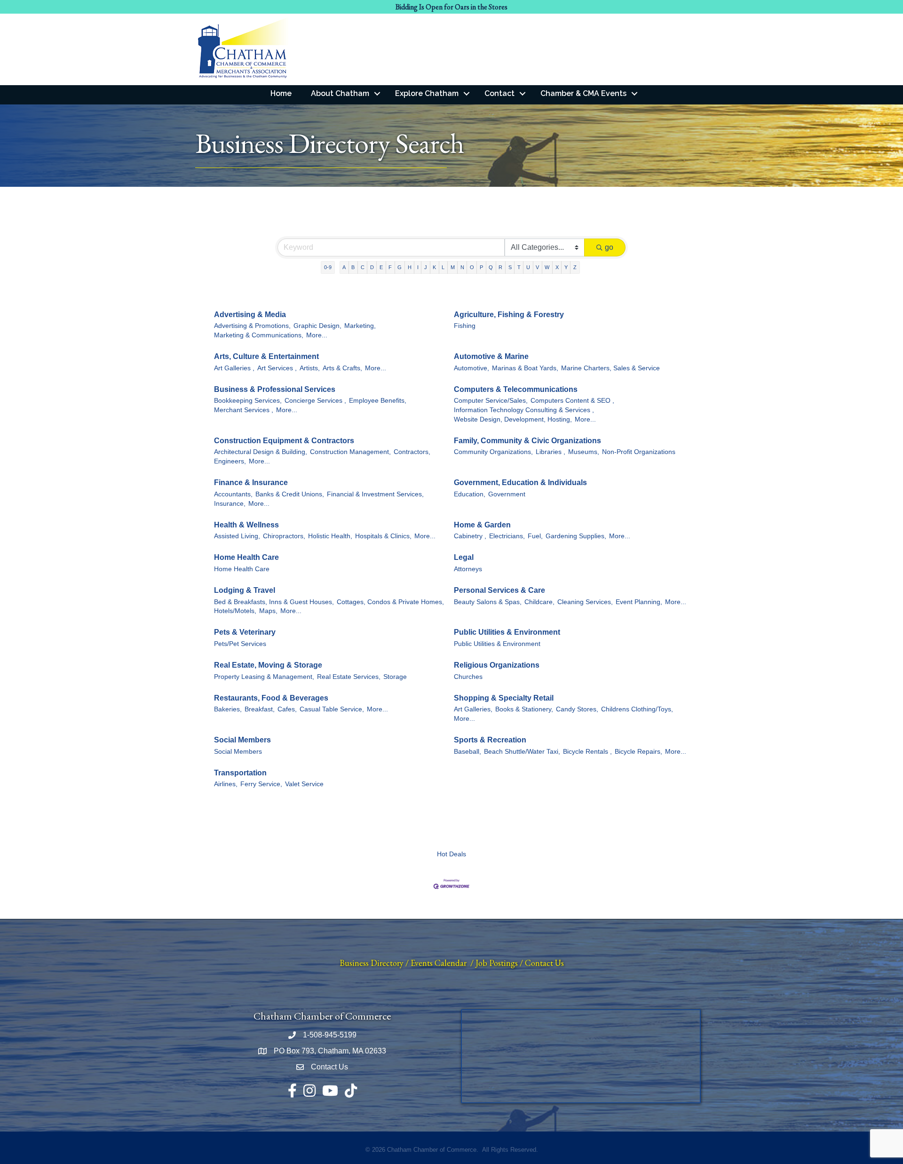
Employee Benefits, (377, 400)
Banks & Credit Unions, (289, 494)
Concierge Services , (315, 400)
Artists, (310, 368)
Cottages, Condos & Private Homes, (390, 602)
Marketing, (360, 325)
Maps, (268, 610)
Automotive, (471, 368)
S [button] (510, 267)
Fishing (464, 325)
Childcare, (539, 602)
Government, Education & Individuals (520, 482)
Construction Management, (350, 451)
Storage (395, 676)
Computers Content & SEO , (572, 400)
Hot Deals (451, 854)
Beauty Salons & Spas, (488, 602)
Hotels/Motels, (235, 610)
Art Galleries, (473, 709)
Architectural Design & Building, (260, 451)
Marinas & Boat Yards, (525, 368)
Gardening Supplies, (576, 536)
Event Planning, (639, 602)
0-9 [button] (328, 267)
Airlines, (226, 784)
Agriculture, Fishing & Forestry (509, 315)
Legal (464, 557)
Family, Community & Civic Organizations (527, 441)
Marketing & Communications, (258, 335)
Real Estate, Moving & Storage (268, 665)
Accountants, (233, 494)
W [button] (547, 267)
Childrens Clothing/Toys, (637, 709)
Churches (468, 676)
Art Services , (277, 368)
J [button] (425, 267)
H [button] (410, 267)
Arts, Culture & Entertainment (266, 356)
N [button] (462, 267)
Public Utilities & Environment (507, 632)
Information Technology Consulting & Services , (524, 410)
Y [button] (566, 267)
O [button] (472, 267)
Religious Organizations (496, 665)
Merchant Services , (243, 410)
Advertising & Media (250, 315)
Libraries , (550, 451)
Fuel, (535, 536)
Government (506, 494)
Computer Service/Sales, (491, 400)
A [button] (344, 267)
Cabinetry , (470, 536)
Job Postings (496, 962)
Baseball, (467, 751)
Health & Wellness (246, 525)
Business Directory (372, 962)
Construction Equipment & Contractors (284, 441)
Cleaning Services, (585, 602)
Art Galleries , (234, 368)
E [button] (381, 267)
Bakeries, (228, 709)
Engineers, (230, 461)
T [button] (519, 267)
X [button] (557, 267)
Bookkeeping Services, (248, 400)
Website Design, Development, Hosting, (513, 419)
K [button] (434, 267)
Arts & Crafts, (342, 368)
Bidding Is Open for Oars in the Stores (451, 7)
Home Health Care (246, 557)
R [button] (500, 267)
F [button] (390, 267)
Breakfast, (260, 709)
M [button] (453, 267)
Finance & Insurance (251, 482)
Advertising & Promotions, (252, 325)
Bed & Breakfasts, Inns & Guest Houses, (274, 602)
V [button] (537, 267)
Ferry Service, (261, 784)
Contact (499, 93)
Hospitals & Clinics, (383, 536)
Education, (469, 494)
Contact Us (544, 962)
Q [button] (491, 267)
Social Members (242, 740)
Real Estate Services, (348, 676)
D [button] (372, 267)
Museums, (583, 451)
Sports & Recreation (490, 740)
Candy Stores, (577, 709)
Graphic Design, (317, 325)
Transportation (240, 773)
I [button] (418, 267)
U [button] (528, 267)
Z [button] (575, 267)
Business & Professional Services (274, 389)
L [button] (443, 267)
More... (316, 335)
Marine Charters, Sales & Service (610, 368)
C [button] (362, 267)
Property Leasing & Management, (264, 676)
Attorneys (468, 569)
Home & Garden (482, 525)
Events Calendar (439, 962)
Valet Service (304, 784)
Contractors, (412, 451)
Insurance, (230, 503)
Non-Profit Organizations (638, 451)
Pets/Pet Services (240, 643)
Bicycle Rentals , (587, 751)
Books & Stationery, (524, 709)
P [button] (481, 267)
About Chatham (340, 93)
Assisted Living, (237, 536)
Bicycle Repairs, (638, 751)
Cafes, (287, 709)
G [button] (399, 267)
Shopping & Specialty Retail (504, 698)
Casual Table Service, (332, 709)
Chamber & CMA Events (583, 93)
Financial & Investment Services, (375, 494)
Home (281, 93)
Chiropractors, (284, 536)
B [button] (353, 267)
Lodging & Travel (244, 590)
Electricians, (507, 536)
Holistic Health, (330, 536)
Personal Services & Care (499, 590)
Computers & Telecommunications (516, 389)
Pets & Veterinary (245, 632)
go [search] (609, 247)
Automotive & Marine (491, 356)
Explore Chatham (427, 93)
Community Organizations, (493, 451)
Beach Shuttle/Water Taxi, (522, 751)
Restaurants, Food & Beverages (271, 698)
